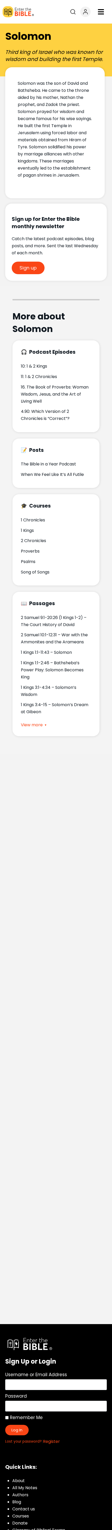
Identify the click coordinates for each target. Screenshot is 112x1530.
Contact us (23, 1509)
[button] (101, 12)
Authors (20, 1495)
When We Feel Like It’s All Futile (52, 474)
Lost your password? (23, 1441)
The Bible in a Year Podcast (48, 464)
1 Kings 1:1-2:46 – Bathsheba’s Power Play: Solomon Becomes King (52, 670)
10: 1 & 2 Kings (34, 366)
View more (32, 725)
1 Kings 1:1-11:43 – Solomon (46, 652)
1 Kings (27, 530)
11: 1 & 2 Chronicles (39, 377)
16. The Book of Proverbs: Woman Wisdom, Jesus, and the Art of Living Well (55, 394)
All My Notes (24, 1488)
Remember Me (26, 1417)
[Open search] (73, 12)
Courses (20, 1516)
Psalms (28, 562)
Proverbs (30, 551)
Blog (16, 1502)
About (18, 1481)
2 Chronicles (33, 541)
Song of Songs (35, 572)
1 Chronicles (33, 520)
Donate (20, 1523)
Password (16, 1396)
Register (51, 1441)
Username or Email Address (36, 1374)
